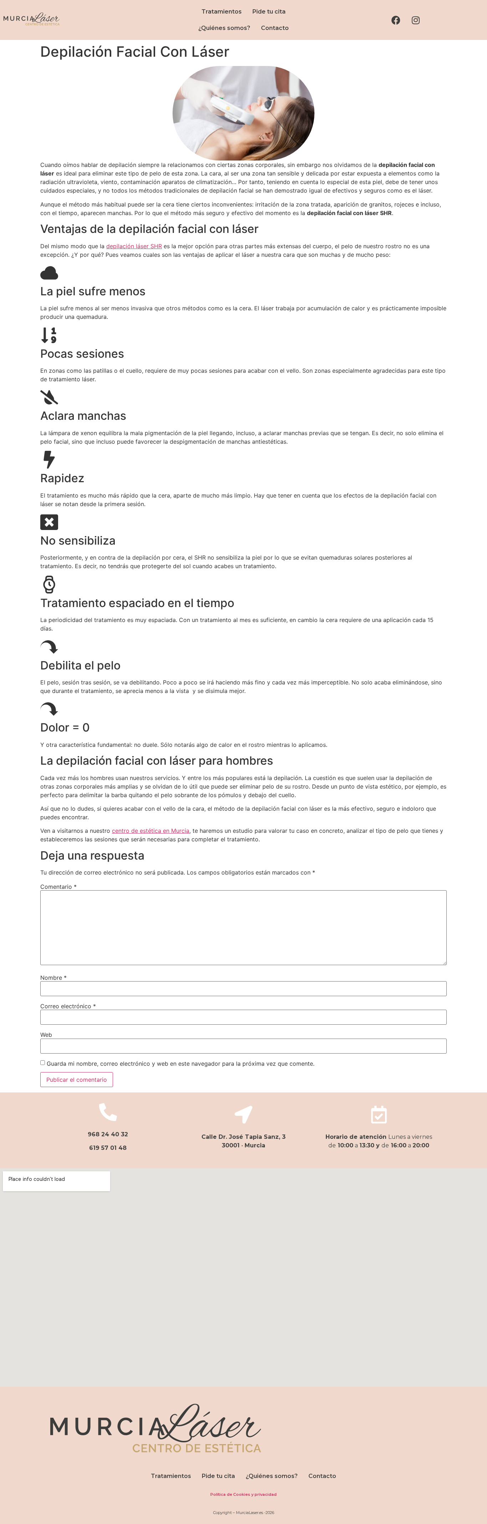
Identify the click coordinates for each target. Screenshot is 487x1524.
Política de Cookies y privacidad (243, 1494)
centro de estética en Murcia (150, 830)
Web (46, 1035)
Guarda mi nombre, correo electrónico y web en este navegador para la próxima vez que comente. (180, 1063)
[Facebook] (396, 20)
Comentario (58, 887)
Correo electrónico (68, 1006)
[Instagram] (416, 20)
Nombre (53, 977)
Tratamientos (221, 11)
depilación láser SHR (134, 246)
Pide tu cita (269, 11)
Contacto (275, 28)
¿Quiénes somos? (224, 28)
